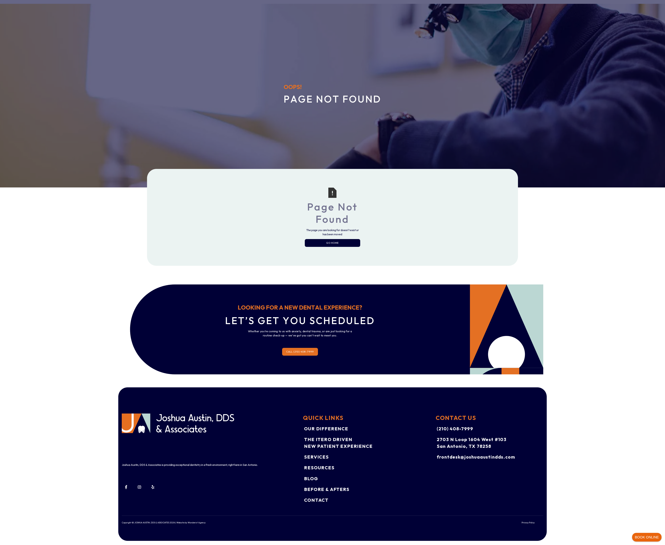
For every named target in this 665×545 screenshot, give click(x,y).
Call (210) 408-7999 (300, 351)
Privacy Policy (528, 522)
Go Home (332, 242)
